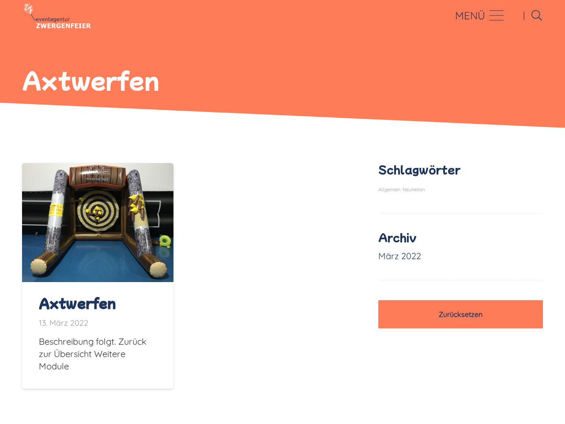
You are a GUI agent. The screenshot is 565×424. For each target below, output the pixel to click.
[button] (536, 15)
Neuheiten (414, 189)
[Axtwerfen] (97, 169)
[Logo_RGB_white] (56, 15)
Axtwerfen (77, 303)
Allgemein (389, 189)
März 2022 (399, 255)
